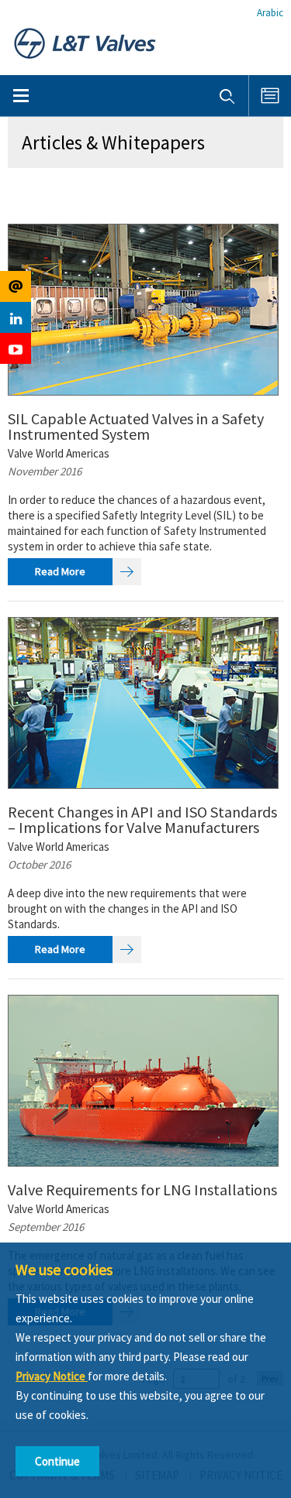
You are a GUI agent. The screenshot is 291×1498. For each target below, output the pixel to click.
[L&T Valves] (85, 42)
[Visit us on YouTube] (15, 348)
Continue (57, 1461)
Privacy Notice (52, 1376)
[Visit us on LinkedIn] (15, 317)
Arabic (270, 12)
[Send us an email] (15, 286)
